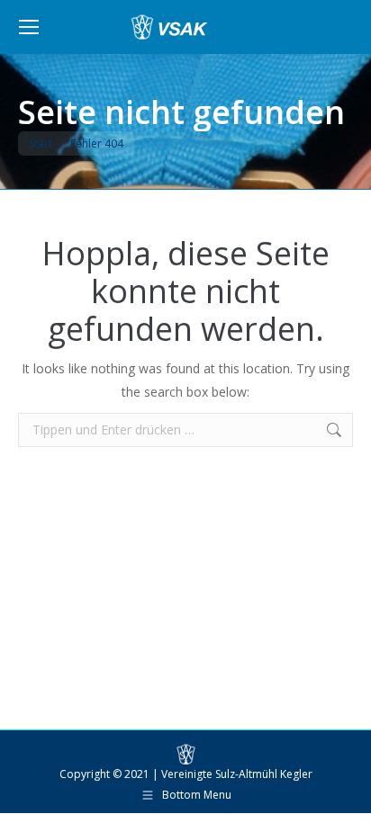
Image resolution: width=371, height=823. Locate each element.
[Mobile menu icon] (29, 27)
